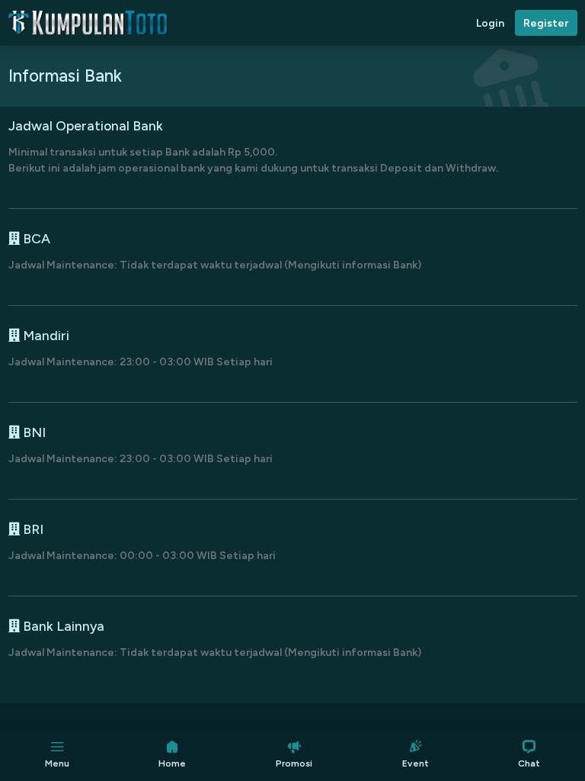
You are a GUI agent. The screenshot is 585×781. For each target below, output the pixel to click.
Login (490, 23)
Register (545, 23)
